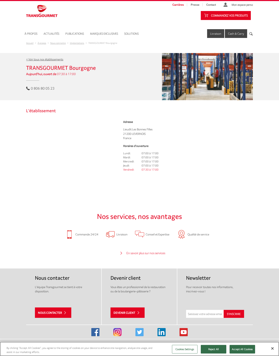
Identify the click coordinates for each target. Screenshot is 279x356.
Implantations (77, 43)
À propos (31, 33)
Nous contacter (50, 312)
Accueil (29, 43)
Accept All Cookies (242, 349)
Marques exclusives (104, 33)
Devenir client (124, 312)
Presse (195, 4)
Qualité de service (198, 234)
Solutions (131, 33)
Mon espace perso (242, 4)
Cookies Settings (184, 349)
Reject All (213, 349)
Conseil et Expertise (157, 234)
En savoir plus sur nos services (145, 253)
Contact (211, 4)
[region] (139, 349)
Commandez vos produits (229, 15)
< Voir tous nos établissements (44, 59)
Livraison (215, 33)
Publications (74, 33)
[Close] (272, 348)
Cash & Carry (236, 33)
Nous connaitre (58, 43)
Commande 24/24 (86, 234)
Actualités (51, 33)
